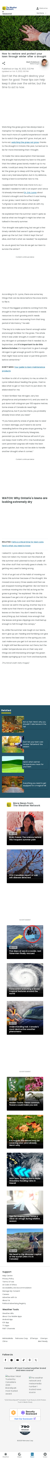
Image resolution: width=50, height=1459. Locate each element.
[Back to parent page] (7, 11)
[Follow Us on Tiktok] (24, 1360)
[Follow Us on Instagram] (11, 1360)
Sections (40, 13)
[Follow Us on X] (36, 1360)
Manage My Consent (11, 1291)
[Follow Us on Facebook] (5, 1360)
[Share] (3, 63)
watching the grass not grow (25, 142)
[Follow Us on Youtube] (18, 1360)
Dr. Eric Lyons (30, 192)
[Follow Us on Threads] (30, 1360)
